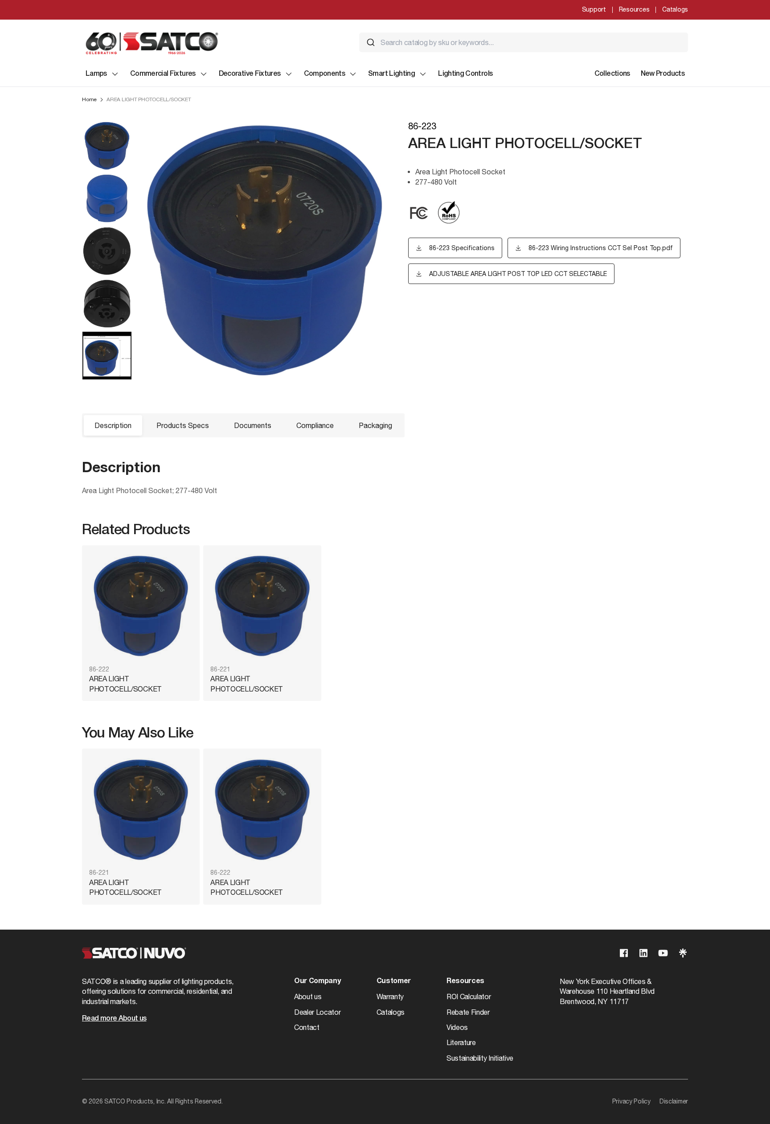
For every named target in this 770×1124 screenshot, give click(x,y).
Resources (634, 9)
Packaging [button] (375, 425)
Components (324, 74)
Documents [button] (252, 425)
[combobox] (523, 42)
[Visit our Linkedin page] (643, 953)
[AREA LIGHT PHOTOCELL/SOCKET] (140, 606)
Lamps (96, 74)
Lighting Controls (465, 74)
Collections (612, 74)
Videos (457, 1027)
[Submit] (371, 42)
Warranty (390, 996)
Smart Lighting (391, 74)
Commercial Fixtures (163, 74)
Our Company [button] (317, 981)
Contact (306, 1027)
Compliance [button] (315, 425)
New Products (662, 74)
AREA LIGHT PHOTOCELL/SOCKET (125, 683)
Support (594, 9)
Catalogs (675, 9)
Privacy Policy (631, 1101)
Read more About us (114, 1019)
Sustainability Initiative (479, 1058)
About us (307, 996)
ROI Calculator (468, 996)
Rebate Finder (468, 1012)
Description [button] (112, 425)
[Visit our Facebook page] (623, 953)
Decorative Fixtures (250, 74)
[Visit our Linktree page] (682, 953)
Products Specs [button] (182, 425)
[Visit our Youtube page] (663, 953)
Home (89, 99)
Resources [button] (465, 981)
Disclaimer (673, 1101)
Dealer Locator (317, 1012)
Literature (461, 1042)
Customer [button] (394, 981)
